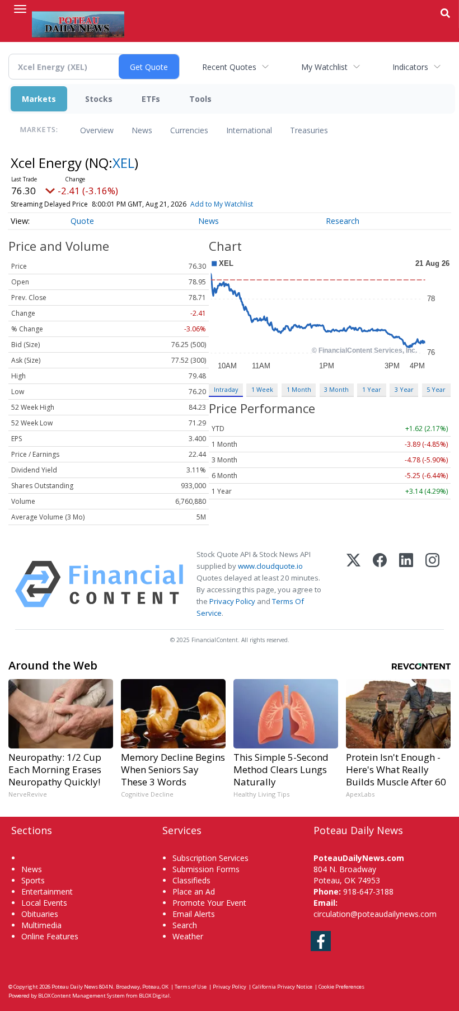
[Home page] (78, 23)
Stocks (99, 98)
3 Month (336, 389)
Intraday (226, 389)
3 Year (404, 389)
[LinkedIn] (406, 584)
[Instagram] (432, 584)
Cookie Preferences (341, 986)
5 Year (436, 389)
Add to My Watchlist (221, 204)
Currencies (189, 130)
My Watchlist (324, 67)
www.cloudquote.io (270, 566)
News (142, 130)
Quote (82, 221)
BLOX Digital (154, 995)
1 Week (262, 389)
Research (342, 221)
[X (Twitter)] (353, 584)
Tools (200, 98)
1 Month (299, 389)
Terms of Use (191, 986)
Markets (39, 98)
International (249, 130)
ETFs (151, 98)
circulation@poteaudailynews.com (375, 914)
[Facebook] (379, 584)
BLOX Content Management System (81, 995)
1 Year (371, 389)
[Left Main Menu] (20, 9)
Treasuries (309, 130)
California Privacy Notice (282, 986)
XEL (123, 162)
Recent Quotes (229, 67)
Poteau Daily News (74, 986)
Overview (97, 130)
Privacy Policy (232, 601)
